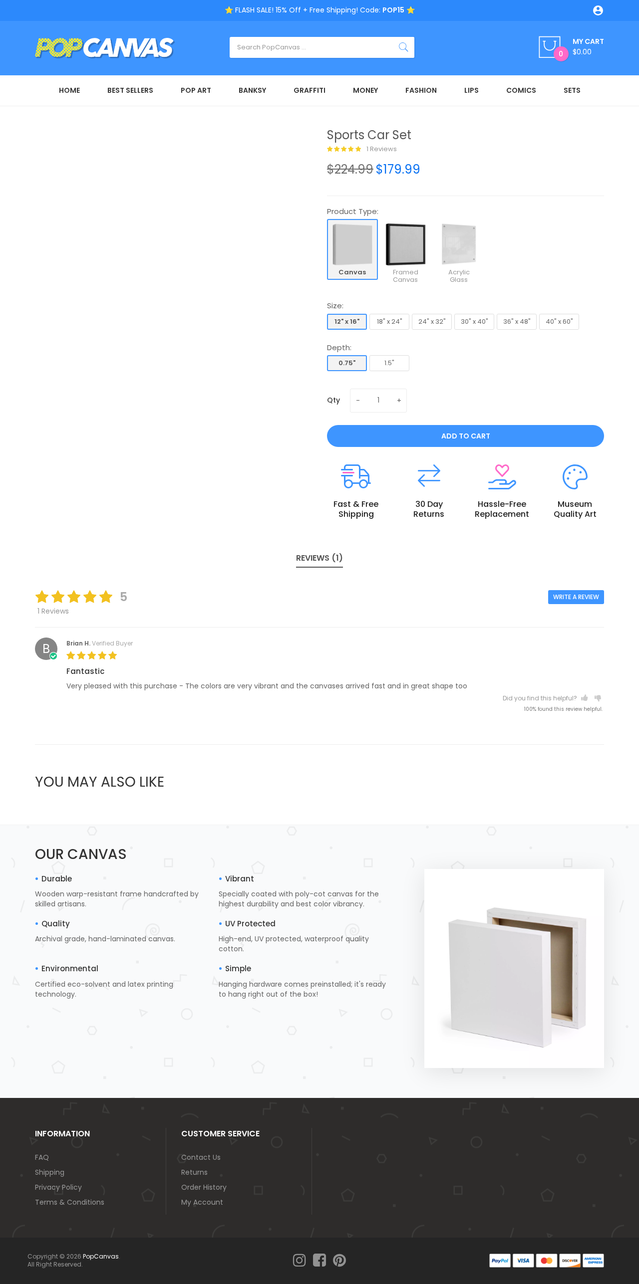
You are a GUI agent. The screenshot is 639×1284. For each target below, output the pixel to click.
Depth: (339, 347)
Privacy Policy (58, 1187)
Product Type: (352, 211)
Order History (204, 1187)
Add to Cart (465, 436)
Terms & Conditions (69, 1202)
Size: (335, 305)
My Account (202, 1202)
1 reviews (381, 149)
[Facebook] (319, 1261)
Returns (194, 1172)
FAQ (42, 1157)
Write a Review (576, 597)
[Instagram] (299, 1261)
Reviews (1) (319, 558)
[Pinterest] (339, 1261)
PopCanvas (101, 1256)
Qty (333, 400)
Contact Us (201, 1157)
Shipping (49, 1172)
